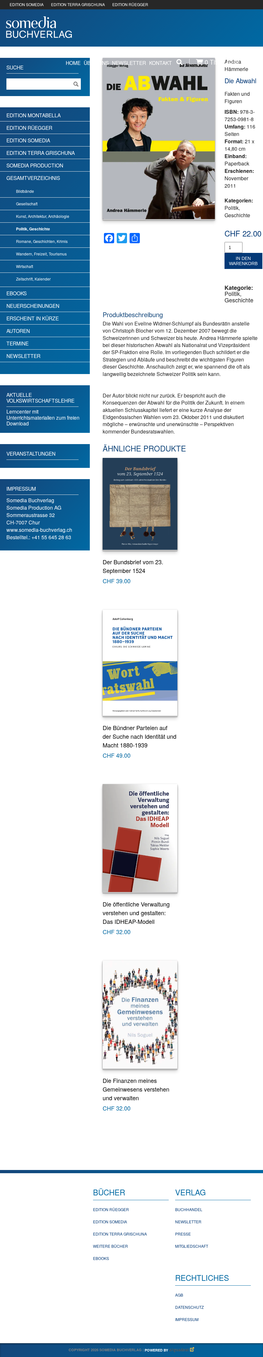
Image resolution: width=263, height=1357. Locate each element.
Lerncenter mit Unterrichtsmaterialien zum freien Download (43, 417)
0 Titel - (228, 62)
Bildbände (25, 191)
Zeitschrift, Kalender (33, 278)
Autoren (18, 330)
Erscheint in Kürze (32, 318)
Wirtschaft (24, 266)
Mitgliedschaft (191, 1246)
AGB (179, 1295)
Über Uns (96, 62)
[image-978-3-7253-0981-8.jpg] (159, 138)
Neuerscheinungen (32, 305)
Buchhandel (188, 1209)
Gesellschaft (27, 203)
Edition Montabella (33, 115)
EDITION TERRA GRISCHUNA (78, 4)
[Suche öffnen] (179, 62)
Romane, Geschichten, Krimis (42, 241)
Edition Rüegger (29, 127)
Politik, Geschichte (237, 211)
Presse (183, 1233)
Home (73, 62)
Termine (17, 343)
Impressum (187, 1319)
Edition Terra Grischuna (40, 152)
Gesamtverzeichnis (33, 177)
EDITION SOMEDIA (27, 4)
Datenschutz (189, 1307)
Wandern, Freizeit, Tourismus (41, 253)
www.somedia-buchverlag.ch (39, 529)
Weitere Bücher (110, 1246)
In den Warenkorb (243, 261)
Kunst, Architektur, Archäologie (42, 216)
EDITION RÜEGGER (130, 4)
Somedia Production (34, 165)
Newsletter (129, 62)
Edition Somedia (28, 140)
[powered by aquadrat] (182, 1350)
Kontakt (160, 62)
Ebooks (16, 293)
